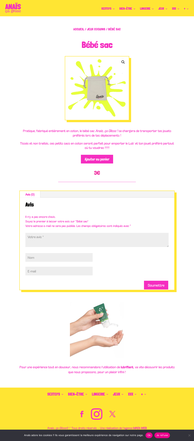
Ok (149, 435)
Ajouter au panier (97, 159)
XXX (174, 8)
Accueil (78, 29)
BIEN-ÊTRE (125, 8)
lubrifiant (127, 367)
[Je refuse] (189, 435)
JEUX (161, 8)
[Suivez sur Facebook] (81, 414)
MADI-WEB (140, 428)
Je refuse (162, 435)
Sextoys (106, 8)
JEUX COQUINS (96, 29)
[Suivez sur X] (112, 414)
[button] (123, 62)
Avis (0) (29, 194)
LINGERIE (145, 8)
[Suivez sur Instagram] (96, 414)
